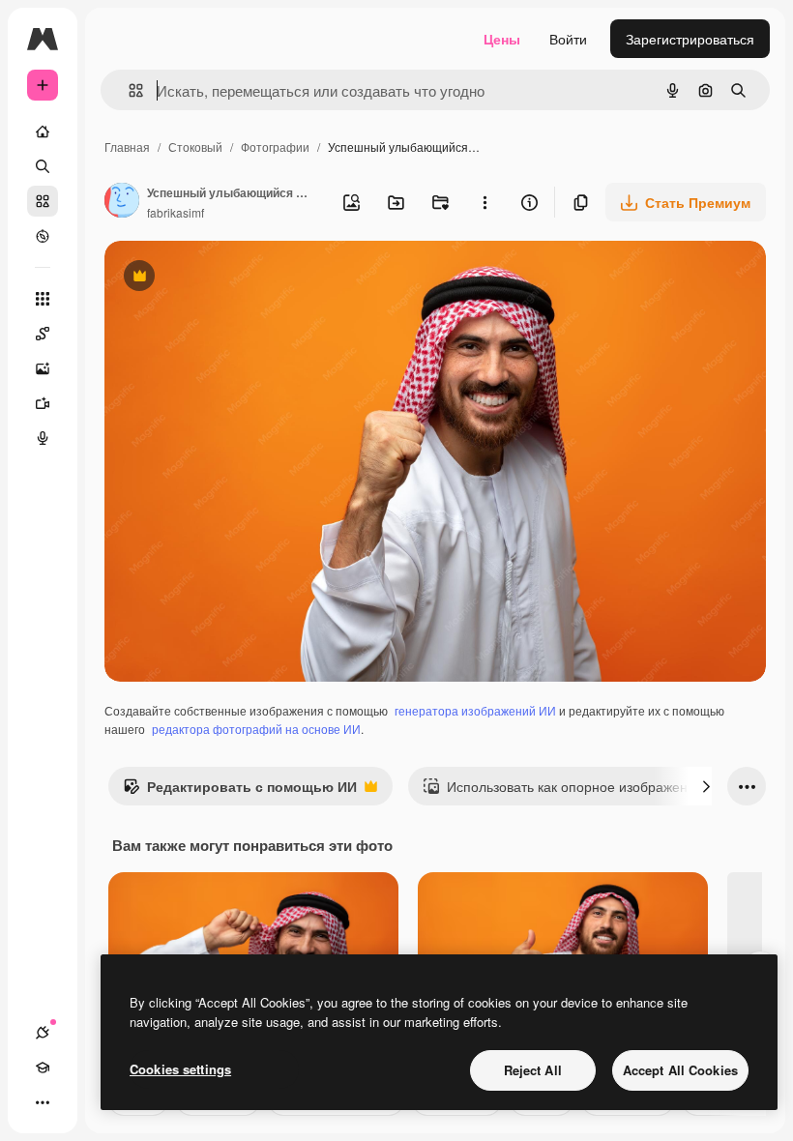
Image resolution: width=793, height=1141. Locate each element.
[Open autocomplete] (128, 90)
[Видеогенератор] (42, 403)
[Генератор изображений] (42, 368)
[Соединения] (42, 1032)
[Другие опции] (484, 202)
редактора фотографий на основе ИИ (256, 728)
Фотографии (275, 146)
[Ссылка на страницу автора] (121, 202)
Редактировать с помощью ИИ (240, 790)
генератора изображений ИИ (475, 710)
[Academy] (42, 1067)
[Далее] (706, 786)
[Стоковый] (42, 201)
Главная (127, 146)
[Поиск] (42, 166)
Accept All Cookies (680, 1070)
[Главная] (42, 131)
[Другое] (42, 1102)
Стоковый (195, 146)
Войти (568, 38)
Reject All (533, 1070)
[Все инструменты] (42, 298)
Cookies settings (180, 1069)
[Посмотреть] (42, 235)
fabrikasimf (175, 212)
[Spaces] (42, 333)
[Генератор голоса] (42, 438)
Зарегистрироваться (690, 38)
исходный (234, 278)
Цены (502, 38)
